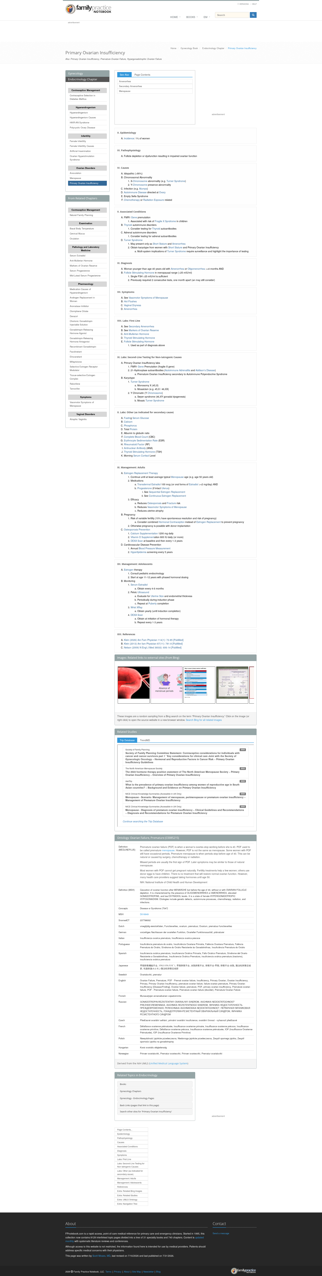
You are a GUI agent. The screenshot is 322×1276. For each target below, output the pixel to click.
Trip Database (127, 740)
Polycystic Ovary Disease (82, 127)
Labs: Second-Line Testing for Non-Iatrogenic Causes (130, 1165)
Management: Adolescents (129, 1182)
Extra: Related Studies (127, 1195)
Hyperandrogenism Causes (83, 117)
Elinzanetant (76, 356)
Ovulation (74, 238)
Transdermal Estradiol (149, 484)
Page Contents (142, 74)
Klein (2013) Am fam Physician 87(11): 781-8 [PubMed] (153, 643)
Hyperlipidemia (138, 552)
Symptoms (85, 397)
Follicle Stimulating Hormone (139, 272)
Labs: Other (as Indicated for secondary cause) (130, 1172)
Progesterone (144, 488)
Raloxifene (75, 383)
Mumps (143, 188)
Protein (133, 429)
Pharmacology (85, 283)
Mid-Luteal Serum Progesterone (85, 275)
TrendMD (145, 740)
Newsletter (148, 1271)
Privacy (117, 1271)
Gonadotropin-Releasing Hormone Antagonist (81, 340)
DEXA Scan (137, 540)
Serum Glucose (140, 418)
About (127, 1271)
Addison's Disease (205, 370)
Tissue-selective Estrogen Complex (82, 377)
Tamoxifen (75, 388)
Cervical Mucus (77, 233)
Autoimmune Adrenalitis (177, 370)
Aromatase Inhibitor (79, 306)
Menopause (75, 178)
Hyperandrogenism (86, 107)
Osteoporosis (154, 503)
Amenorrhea (125, 81)
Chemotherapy (132, 199)
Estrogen (128, 569)
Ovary (162, 192)
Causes (120, 1142)
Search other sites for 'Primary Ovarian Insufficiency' (146, 1111)
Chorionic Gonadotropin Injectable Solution (81, 322)
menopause (168, 850)
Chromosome (140, 181)
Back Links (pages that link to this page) (139, 1105)
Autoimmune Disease (135, 192)
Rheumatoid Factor (134, 444)
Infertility (85, 135)
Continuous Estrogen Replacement (167, 495)
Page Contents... (124, 1129)
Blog (158, 1271)
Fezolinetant (76, 351)
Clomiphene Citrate (79, 311)
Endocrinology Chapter (213, 48)
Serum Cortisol (141, 455)
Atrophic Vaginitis (78, 419)
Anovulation (75, 173)
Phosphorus (130, 425)
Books (190, 17)
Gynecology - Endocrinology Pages (137, 1098)
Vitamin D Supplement (142, 537)
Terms (108, 1271)
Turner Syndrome (176, 181)
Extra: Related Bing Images (129, 1190)
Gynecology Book (189, 48)
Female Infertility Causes (82, 146)
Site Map (136, 1271)
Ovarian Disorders (85, 168)
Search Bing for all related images (204, 720)
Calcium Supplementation (144, 533)
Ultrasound (143, 592)
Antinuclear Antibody (135, 448)
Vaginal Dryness (132, 305)
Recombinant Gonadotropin (83, 346)
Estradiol (193, 484)
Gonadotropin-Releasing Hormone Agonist (81, 331)
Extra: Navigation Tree (127, 1203)
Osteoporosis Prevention (137, 529)
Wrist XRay (136, 607)
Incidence (129, 138)
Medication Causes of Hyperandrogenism (80, 290)
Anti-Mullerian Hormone (81, 260)
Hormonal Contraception (172, 522)
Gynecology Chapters (130, 1091)
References (122, 1186)
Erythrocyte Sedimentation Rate (141, 440)
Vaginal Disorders (85, 414)
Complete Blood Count (136, 436)
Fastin (127, 418)
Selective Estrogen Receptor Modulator (84, 368)
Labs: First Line (124, 1159)
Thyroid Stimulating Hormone (139, 337)
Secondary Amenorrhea (130, 86)
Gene (134, 217)
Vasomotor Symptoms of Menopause (82, 404)
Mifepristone (76, 361)
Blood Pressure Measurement (154, 548)
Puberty (152, 603)
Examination (85, 223)
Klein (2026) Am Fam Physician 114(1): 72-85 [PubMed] (153, 640)
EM (205, 17)
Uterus (165, 488)
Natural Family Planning (81, 215)
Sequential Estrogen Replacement (167, 491)
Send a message (221, 1233)
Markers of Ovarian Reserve (83, 265)
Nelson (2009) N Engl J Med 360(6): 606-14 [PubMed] (152, 647)
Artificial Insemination (80, 151)
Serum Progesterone (80, 270)
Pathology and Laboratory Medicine (85, 248)
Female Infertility (78, 141)
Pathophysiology (124, 1138)
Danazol (74, 316)
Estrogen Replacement (208, 522)
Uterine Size (157, 596)
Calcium (128, 421)
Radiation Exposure (153, 199)
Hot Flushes (130, 301)
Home (174, 17)
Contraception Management (85, 90)
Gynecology (75, 73)
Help (254, 4)
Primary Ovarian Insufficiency (84, 183)
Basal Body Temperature (82, 228)
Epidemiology (123, 1133)
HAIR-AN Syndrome (79, 122)
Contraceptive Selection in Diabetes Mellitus (82, 97)
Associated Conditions (127, 1146)
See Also (124, 74)
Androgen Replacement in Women (82, 299)
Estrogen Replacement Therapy (141, 473)
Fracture (171, 503)
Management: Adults (126, 1178)
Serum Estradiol (77, 255)
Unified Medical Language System (168, 1063)
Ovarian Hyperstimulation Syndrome (82, 157)
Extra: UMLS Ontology (127, 1199)
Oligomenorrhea (196, 268)
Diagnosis (121, 1150)
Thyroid (128, 225)
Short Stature (160, 243)
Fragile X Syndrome (165, 221)
